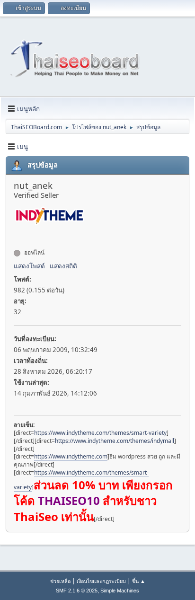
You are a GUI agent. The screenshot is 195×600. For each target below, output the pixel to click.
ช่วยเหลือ (60, 580)
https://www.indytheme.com (70, 456)
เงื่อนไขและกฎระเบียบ (101, 580)
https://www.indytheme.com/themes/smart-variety (100, 433)
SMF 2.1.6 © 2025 (77, 590)
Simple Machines (119, 590)
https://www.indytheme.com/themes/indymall (114, 441)
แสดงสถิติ (63, 266)
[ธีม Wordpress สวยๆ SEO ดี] (17, 235)
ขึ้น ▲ (138, 580)
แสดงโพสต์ (29, 266)
